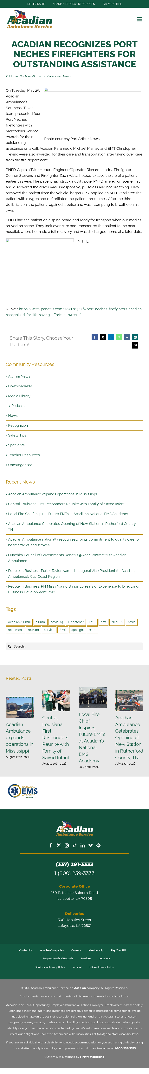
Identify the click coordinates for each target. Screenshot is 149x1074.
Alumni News (19, 376)
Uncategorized (20, 465)
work (92, 630)
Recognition (18, 425)
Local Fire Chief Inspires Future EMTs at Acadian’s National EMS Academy (68, 514)
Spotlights (16, 445)
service (49, 630)
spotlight (77, 630)
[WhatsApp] (119, 337)
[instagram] (67, 845)
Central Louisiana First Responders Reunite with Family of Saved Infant (66, 504)
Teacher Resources (24, 455)
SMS (63, 630)
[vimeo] (90, 845)
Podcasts (18, 406)
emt (103, 622)
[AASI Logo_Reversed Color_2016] (74, 823)
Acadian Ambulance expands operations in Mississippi (52, 494)
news (131, 622)
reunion (33, 630)
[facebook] (51, 845)
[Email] (135, 345)
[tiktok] (75, 845)
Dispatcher (76, 622)
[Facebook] (95, 337)
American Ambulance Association (106, 996)
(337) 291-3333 (74, 864)
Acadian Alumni (19, 622)
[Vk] (127, 337)
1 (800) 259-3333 (75, 873)
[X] (103, 337)
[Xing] (135, 337)
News (67, 76)
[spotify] (98, 845)
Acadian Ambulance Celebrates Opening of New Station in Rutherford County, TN (129, 700)
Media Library (19, 396)
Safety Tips (17, 435)
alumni (40, 622)
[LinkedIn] (111, 337)
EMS (92, 622)
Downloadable (20, 386)
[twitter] (59, 845)
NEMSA (117, 622)
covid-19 (57, 622)
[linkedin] (83, 845)
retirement (15, 630)
